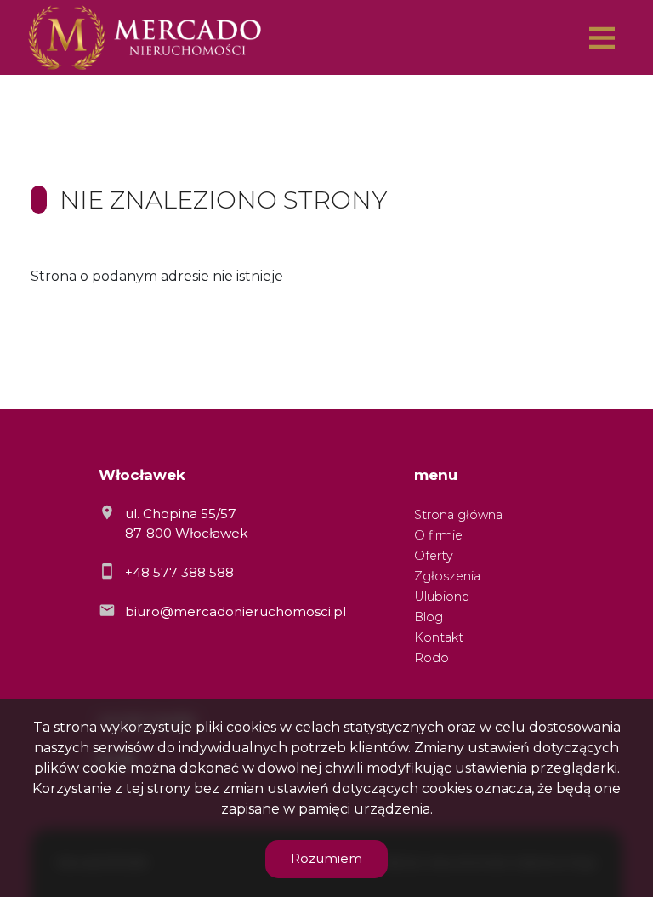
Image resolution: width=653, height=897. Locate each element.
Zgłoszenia (447, 576)
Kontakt (438, 637)
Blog (428, 617)
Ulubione (441, 596)
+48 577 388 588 (179, 572)
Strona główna (458, 515)
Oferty (433, 555)
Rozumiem (326, 858)
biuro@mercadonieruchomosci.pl (235, 611)
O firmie (438, 535)
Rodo (431, 658)
